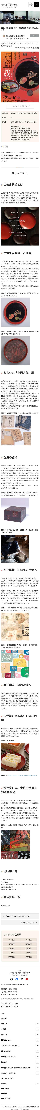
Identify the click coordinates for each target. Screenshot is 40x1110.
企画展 (3, 1029)
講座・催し (5, 1034)
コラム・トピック (7, 1078)
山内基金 (4, 1093)
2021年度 (28, 948)
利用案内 (4, 1023)
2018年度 (11, 957)
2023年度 (28, 944)
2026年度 (11, 940)
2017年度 (28, 957)
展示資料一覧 (5, 906)
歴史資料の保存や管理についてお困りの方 (15, 1068)
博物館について (6, 1040)
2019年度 (28, 953)
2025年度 (28, 940)
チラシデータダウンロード (21, 106)
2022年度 (11, 948)
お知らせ (4, 1018)
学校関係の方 (5, 1051)
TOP (2, 1013)
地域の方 (4, 1062)
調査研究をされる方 (8, 1057)
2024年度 (11, 944)
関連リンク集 (5, 1098)
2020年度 (11, 953)
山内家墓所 (5, 1089)
